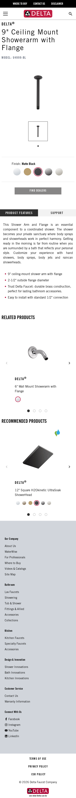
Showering (11, 598)
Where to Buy (13, 563)
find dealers (38, 191)
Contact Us (11, 696)
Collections (11, 620)
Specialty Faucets (15, 644)
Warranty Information (17, 702)
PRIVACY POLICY (38, 767)
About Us (10, 546)
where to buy (20, 4)
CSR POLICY (37, 774)
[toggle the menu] (5, 14)
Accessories (12, 615)
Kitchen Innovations (17, 678)
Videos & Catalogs (15, 569)
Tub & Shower (13, 603)
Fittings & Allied (14, 609)
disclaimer (57, 4)
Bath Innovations (15, 673)
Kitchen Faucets (14, 638)
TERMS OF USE (38, 759)
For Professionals (15, 557)
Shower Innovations (16, 667)
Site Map (10, 574)
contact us (39, 4)
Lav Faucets (12, 592)
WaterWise (11, 552)
